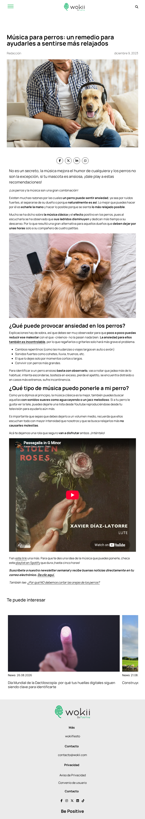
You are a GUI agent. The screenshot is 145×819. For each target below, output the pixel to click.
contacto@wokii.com (72, 755)
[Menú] (10, 6)
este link (21, 558)
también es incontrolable (27, 342)
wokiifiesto (72, 736)
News (11, 675)
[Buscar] (136, 7)
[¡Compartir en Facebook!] (59, 160)
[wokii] (74, 6)
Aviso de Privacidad (72, 775)
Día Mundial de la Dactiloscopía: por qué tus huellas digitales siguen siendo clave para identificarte (61, 684)
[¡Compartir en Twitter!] (68, 160)
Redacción (14, 53)
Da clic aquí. (46, 575)
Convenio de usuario (72, 783)
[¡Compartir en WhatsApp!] (85, 160)
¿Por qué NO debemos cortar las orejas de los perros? (63, 582)
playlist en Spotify (28, 563)
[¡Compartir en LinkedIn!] (76, 160)
